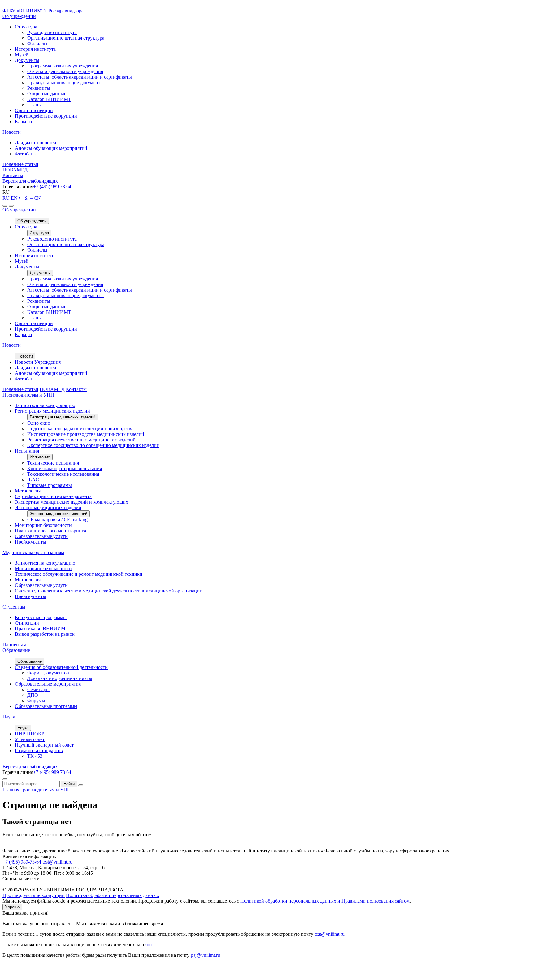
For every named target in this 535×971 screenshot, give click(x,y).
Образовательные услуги (41, 536)
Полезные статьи (20, 164)
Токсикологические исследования (63, 474)
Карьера (23, 121)
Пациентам (14, 644)
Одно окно (38, 423)
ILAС (33, 479)
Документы (27, 60)
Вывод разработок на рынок (45, 634)
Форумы (36, 700)
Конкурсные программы (41, 617)
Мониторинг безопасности (43, 525)
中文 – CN (30, 198)
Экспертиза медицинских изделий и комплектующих (71, 502)
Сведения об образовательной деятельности (61, 667)
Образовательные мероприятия (48, 684)
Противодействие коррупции (46, 116)
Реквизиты (38, 88)
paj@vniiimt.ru (205, 955)
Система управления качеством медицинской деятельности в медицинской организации (108, 590)
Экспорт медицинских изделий (48, 507)
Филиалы (37, 43)
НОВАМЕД (15, 169)
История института (35, 49)
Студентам (13, 606)
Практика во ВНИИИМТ (41, 628)
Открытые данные (46, 93)
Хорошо (12, 907)
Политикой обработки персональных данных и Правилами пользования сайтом (325, 901)
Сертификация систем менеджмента (53, 496)
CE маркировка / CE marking (57, 519)
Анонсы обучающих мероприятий (51, 148)
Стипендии (27, 623)
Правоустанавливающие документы (65, 82)
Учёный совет (30, 739)
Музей (21, 54)
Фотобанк (25, 153)
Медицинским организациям (33, 552)
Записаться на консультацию (45, 405)
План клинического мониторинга (50, 530)
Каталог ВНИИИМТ (49, 99)
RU (6, 198)
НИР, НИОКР (29, 733)
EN (14, 198)
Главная (10, 789)
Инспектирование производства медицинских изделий (85, 434)
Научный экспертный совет (44, 745)
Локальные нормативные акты (59, 678)
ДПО (32, 695)
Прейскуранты (30, 541)
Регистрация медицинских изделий (52, 411)
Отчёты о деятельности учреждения (65, 71)
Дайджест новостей (35, 142)
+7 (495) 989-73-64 (21, 862)
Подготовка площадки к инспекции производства (80, 428)
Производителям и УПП (28, 394)
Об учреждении (19, 16)
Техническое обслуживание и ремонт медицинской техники (78, 574)
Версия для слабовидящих (30, 181)
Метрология (28, 490)
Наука (8, 716)
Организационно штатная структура (65, 38)
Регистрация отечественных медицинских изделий (81, 439)
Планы (34, 104)
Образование (16, 650)
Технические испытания (53, 463)
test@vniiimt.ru (57, 862)
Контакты (12, 175)
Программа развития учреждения (62, 65)
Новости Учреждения (38, 362)
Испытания (27, 450)
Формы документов (48, 672)
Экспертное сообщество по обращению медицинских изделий (93, 445)
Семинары (38, 689)
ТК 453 (34, 756)
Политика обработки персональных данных (112, 895)
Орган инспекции (34, 110)
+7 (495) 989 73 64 (52, 186)
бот (148, 944)
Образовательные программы (46, 706)
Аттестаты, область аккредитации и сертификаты (79, 77)
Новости (11, 132)
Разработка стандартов (39, 750)
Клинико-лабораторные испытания (64, 468)
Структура (26, 26)
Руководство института (52, 32)
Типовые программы (49, 485)
